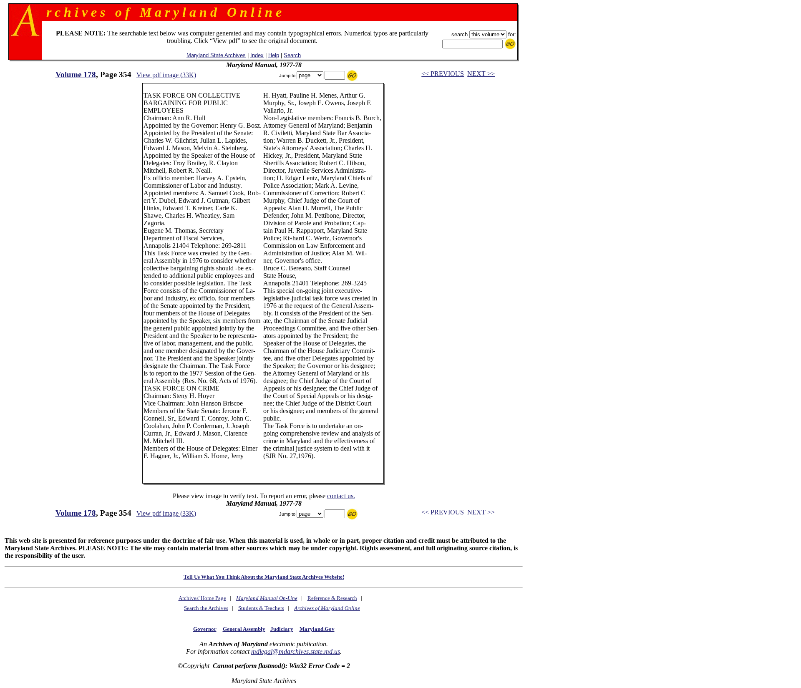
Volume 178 (75, 74)
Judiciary (281, 629)
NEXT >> (481, 73)
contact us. (341, 495)
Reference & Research (332, 598)
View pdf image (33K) (166, 74)
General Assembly (244, 629)
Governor (205, 629)
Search (292, 55)
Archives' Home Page (202, 598)
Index (257, 55)
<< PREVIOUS (442, 73)
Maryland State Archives (216, 55)
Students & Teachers (261, 608)
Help (273, 55)
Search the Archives (206, 608)
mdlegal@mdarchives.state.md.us (295, 651)
